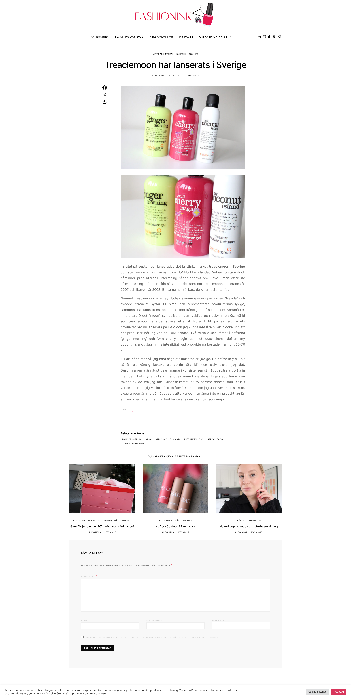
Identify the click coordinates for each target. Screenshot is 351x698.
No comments (191, 75)
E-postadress (154, 620)
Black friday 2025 (129, 36)
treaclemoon (216, 439)
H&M (149, 439)
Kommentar (88, 576)
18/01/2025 (183, 532)
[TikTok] (269, 36)
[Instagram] (264, 36)
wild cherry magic (135, 443)
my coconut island (168, 439)
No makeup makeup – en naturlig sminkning (249, 526)
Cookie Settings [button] (317, 691)
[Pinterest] (274, 36)
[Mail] (259, 36)
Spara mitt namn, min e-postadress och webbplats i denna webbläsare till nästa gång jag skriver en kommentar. (152, 637)
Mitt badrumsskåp (163, 54)
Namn (84, 620)
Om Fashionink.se (213, 36)
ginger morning (132, 439)
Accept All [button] (338, 691)
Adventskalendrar (84, 520)
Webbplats (218, 620)
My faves (186, 36)
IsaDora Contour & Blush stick (175, 526)
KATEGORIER (99, 36)
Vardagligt (255, 520)
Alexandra (158, 75)
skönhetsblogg (194, 439)
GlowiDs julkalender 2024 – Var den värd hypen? (102, 526)
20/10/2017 (174, 75)
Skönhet (193, 54)
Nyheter (181, 54)
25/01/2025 (110, 532)
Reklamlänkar (161, 36)
